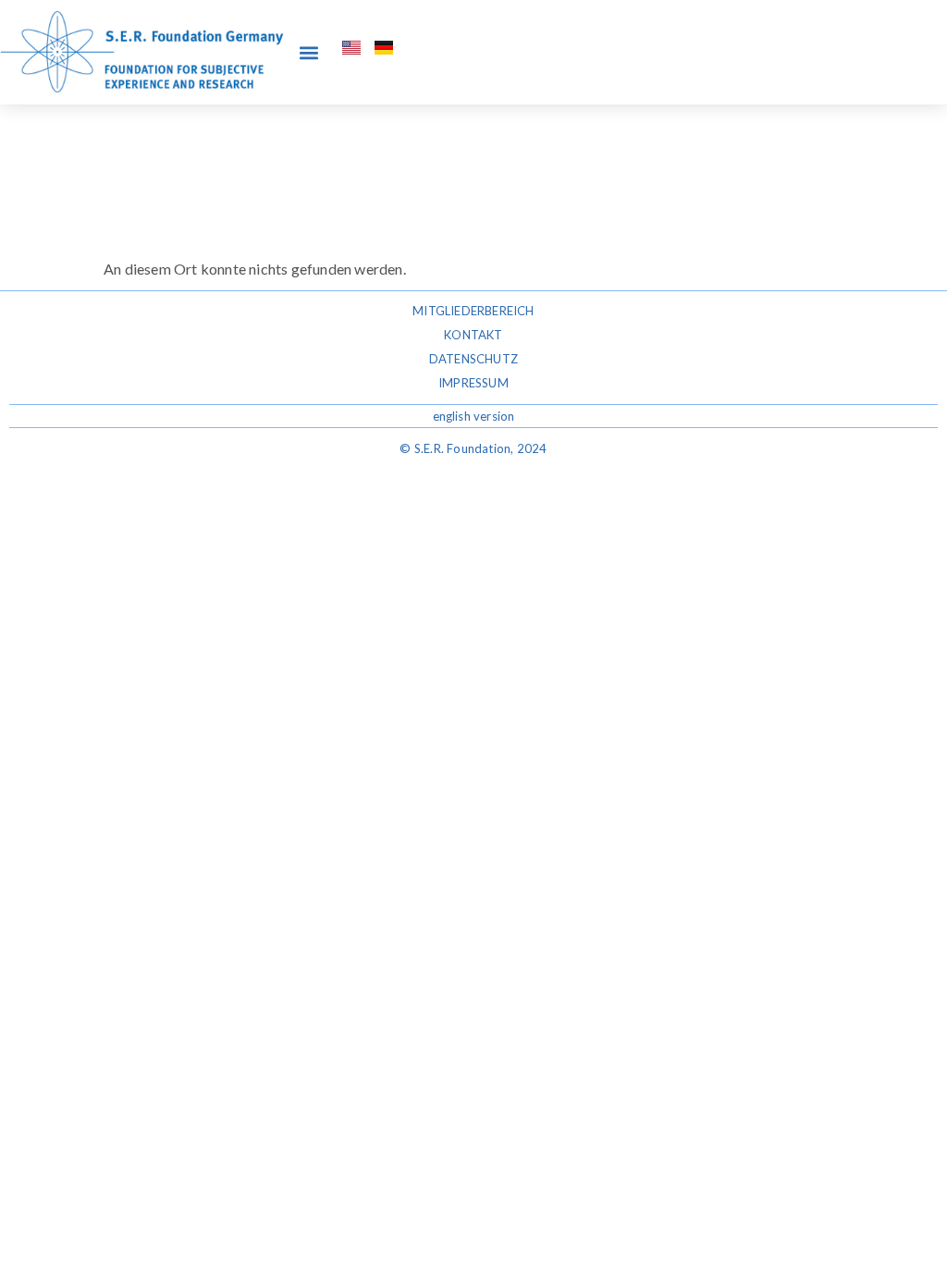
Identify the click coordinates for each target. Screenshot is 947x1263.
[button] (308, 52)
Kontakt (473, 334)
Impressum (473, 382)
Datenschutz (473, 358)
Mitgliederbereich (473, 310)
